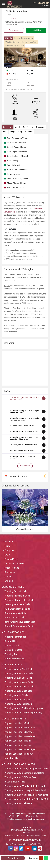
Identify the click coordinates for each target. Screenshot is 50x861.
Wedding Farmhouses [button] (15, 637)
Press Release (11, 568)
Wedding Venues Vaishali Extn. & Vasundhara (26, 794)
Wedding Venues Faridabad (18, 704)
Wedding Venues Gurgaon (17, 699)
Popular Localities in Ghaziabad (20, 736)
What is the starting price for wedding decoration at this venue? (24, 438)
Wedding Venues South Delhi (18, 673)
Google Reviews (25, 131)
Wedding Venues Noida (16, 695)
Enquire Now (13, 858)
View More (25, 465)
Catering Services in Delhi (17, 604)
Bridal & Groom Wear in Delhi (18, 626)
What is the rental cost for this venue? (24, 431)
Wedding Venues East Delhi (18, 678)
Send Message (15, 30)
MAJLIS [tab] (12, 42)
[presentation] (9, 57)
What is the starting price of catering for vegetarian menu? (24, 411)
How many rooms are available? (22, 451)
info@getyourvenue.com (37, 835)
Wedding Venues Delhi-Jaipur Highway (23, 708)
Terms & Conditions (14, 563)
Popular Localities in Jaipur (17, 745)
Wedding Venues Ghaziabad (18, 691)
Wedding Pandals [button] (13, 645)
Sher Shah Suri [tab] (14, 46)
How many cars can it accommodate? (24, 445)
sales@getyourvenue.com (15, 835)
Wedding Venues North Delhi (18, 669)
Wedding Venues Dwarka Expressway (23, 712)
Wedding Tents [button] (11, 654)
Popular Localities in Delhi (17, 723)
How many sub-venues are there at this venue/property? (24, 398)
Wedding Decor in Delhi (15, 591)
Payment (30, 816)
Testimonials (26, 813)
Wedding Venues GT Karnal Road (20, 777)
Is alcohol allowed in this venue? (22, 426)
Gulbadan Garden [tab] (29, 42)
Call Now (37, 30)
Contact (8, 576)
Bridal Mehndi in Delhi (15, 617)
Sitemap (8, 581)
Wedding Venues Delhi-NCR (18, 803)
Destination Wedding (14, 658)
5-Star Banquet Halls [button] (14, 781)
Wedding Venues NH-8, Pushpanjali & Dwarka (26, 768)
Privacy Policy (11, 559)
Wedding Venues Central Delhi (19, 686)
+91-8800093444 (41, 3)
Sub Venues (28, 127)
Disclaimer (9, 572)
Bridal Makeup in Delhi (15, 613)
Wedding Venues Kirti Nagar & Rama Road (25, 790)
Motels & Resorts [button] (13, 650)
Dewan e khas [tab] (23, 38)
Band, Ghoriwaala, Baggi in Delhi (19, 622)
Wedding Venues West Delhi (18, 682)
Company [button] (9, 550)
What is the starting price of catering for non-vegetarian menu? (24, 419)
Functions (22, 816)
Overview (7, 127)
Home (7, 546)
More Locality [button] (11, 758)
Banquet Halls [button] (11, 641)
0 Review (12, 19)
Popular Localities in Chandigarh (20, 749)
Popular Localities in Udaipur (18, 754)
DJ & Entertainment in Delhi (17, 609)
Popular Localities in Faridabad (19, 727)
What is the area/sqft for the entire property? (22, 457)
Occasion (40, 127)
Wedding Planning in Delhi (17, 595)
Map (5, 131)
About (17, 127)
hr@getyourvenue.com (35, 819)
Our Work (36, 813)
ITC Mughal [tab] (9, 38)
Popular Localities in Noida (17, 740)
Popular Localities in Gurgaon (19, 732)
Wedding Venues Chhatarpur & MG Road (24, 773)
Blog (18, 813)
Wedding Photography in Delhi (19, 600)
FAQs (12, 131)
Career (38, 816)
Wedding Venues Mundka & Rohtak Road (24, 786)
